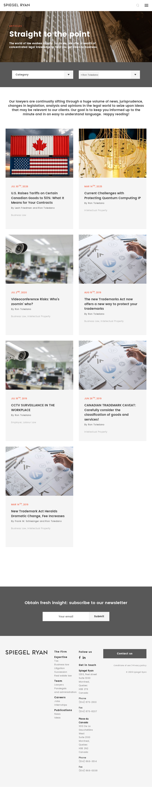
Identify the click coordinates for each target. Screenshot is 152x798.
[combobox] (42, 74)
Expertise (60, 657)
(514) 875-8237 (88, 711)
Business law (61, 664)
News (57, 714)
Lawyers (58, 685)
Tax (56, 661)
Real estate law (63, 676)
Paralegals (65, 690)
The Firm (60, 652)
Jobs (57, 701)
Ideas (57, 718)
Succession (60, 672)
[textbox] (46, 74)
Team (58, 681)
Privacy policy (139, 665)
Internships (60, 705)
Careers (60, 698)
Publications (63, 710)
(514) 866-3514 (88, 761)
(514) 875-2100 (88, 702)
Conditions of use (122, 665)
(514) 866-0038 (88, 770)
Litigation (59, 668)
